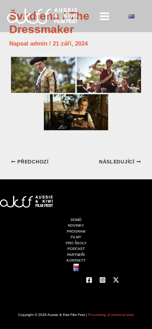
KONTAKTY (76, 260)
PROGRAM (76, 231)
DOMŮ (76, 220)
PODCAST (76, 249)
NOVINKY (76, 225)
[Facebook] (89, 280)
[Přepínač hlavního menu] (105, 16)
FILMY (76, 237)
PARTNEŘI (76, 255)
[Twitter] (116, 280)
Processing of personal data (111, 315)
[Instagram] (102, 280)
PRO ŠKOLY (76, 243)
